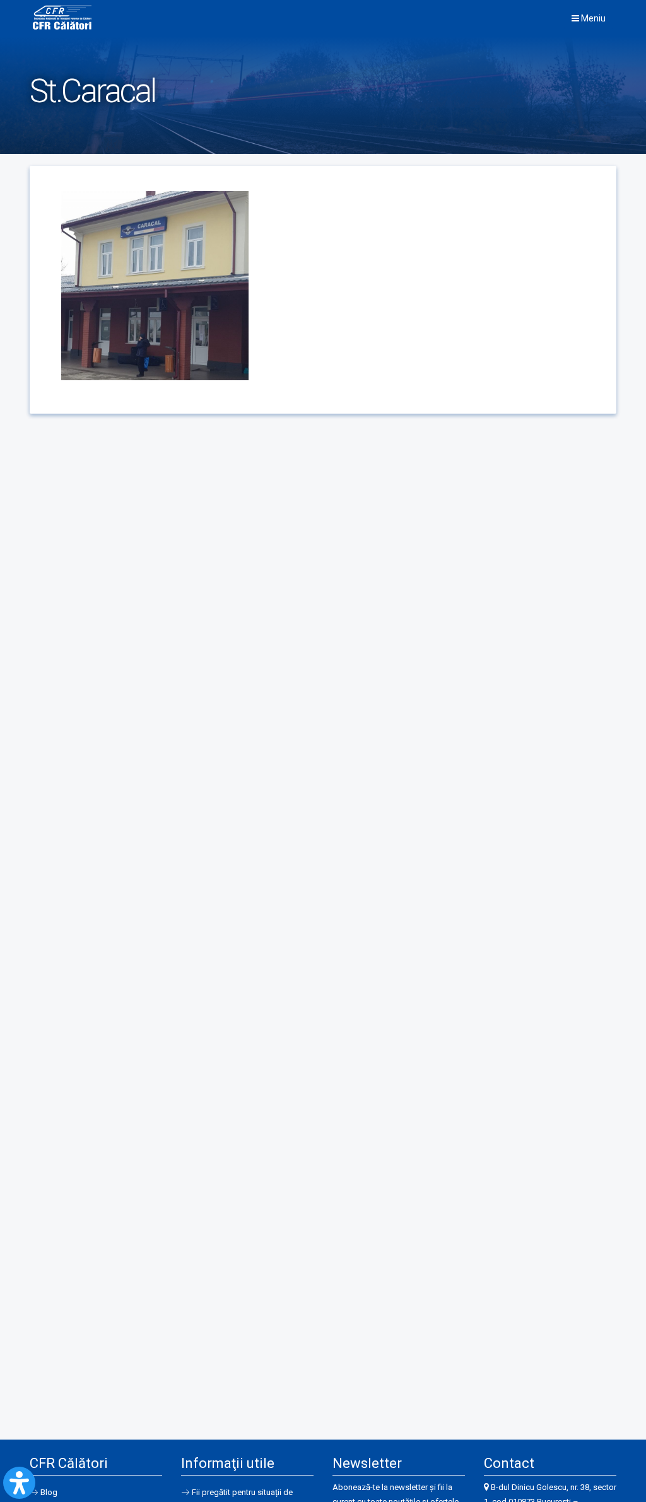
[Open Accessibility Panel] (19, 1483)
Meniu (592, 18)
